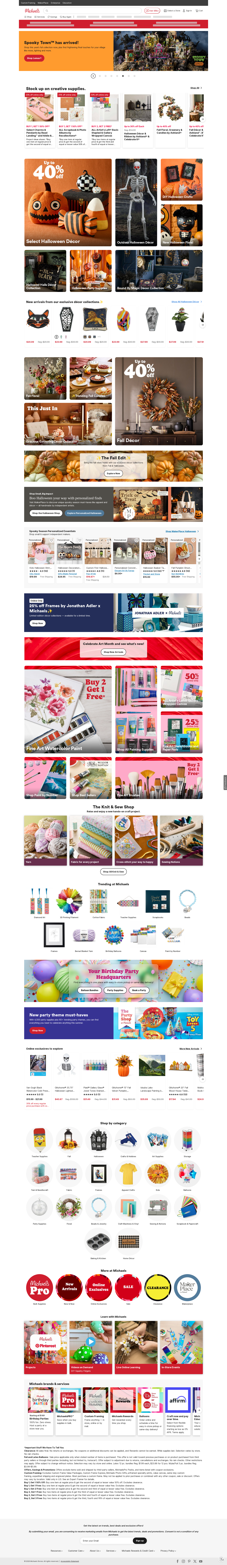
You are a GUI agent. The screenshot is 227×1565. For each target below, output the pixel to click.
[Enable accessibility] (221, 1559)
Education (67, 3)
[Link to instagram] (183, 1561)
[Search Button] (47, 10)
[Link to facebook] (178, 1561)
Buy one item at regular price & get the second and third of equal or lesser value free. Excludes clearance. (84, 1488)
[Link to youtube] (201, 1561)
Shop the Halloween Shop (46, 513)
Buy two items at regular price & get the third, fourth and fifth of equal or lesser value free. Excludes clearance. (87, 1498)
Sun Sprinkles (177, 574)
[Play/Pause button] (93, 76)
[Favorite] (51, 540)
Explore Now (113, 473)
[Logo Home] (32, 10)
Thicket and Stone (151, 574)
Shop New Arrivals (113, 652)
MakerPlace (43, 3)
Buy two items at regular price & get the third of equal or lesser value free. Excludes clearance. (79, 1492)
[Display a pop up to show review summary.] (163, 571)
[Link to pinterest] (189, 1561)
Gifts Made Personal (67, 574)
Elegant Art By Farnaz (124, 570)
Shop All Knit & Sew (113, 871)
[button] (189, 11)
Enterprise (55, 3)
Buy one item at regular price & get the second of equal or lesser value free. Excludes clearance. (79, 1485)
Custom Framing (28, 3)
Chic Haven (35, 574)
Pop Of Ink (91, 574)
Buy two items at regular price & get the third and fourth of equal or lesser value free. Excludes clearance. (84, 1495)
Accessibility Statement (70, 1561)
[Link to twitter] (195, 1561)
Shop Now (32, 58)
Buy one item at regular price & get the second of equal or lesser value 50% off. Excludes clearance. (83, 1482)
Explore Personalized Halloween (84, 513)
